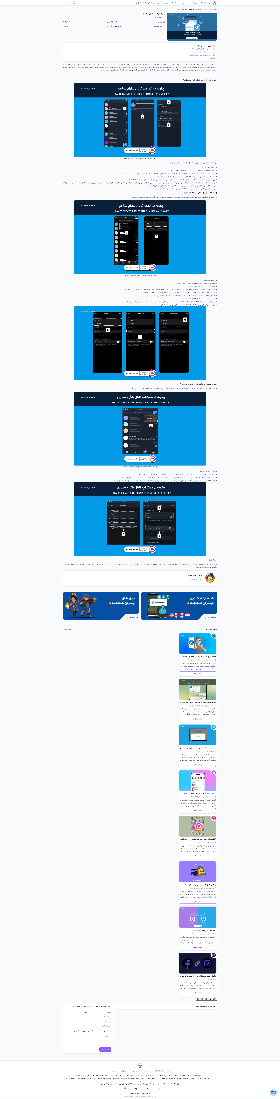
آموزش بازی (135, 1071)
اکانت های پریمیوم (201, 9)
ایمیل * (84, 1012)
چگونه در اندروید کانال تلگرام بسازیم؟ (203, 49)
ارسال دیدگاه (105, 1049)
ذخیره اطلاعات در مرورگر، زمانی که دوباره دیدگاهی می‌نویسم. (87, 1031)
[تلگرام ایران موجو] (136, 1089)
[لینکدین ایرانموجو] (147, 1089)
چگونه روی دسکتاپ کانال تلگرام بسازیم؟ (202, 55)
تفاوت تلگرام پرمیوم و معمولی (204, 930)
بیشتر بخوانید (197, 673)
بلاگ (211, 9)
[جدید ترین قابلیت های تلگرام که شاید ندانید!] (198, 643)
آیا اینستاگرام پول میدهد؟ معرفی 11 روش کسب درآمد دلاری (198, 839)
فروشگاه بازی (159, 1071)
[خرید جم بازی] (101, 606)
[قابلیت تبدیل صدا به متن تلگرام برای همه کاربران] (198, 689)
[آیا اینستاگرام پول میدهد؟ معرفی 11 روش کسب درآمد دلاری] (198, 826)
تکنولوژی (159, 3)
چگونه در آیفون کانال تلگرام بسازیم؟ (203, 52)
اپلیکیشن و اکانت (148, 3)
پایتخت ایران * (106, 1022)
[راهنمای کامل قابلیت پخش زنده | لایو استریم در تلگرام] (198, 871)
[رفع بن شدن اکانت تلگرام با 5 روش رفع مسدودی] (198, 735)
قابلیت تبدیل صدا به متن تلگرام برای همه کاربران (198, 702)
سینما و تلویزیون (185, 3)
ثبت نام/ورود (68, 3)
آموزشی (138, 3)
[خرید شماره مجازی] (179, 606)
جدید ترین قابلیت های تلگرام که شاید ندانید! (199, 656)
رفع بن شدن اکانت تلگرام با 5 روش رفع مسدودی (198, 748)
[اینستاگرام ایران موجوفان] (125, 1089)
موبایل (166, 3)
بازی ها (195, 3)
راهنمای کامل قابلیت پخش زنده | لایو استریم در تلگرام (198, 885)
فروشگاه (147, 1071)
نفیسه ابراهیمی (209, 934)
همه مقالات (67, 629)
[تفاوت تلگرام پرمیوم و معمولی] (198, 917)
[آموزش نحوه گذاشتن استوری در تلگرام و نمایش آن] (198, 780)
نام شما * (108, 1012)
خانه (215, 9)
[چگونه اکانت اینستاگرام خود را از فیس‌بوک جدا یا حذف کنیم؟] (198, 963)
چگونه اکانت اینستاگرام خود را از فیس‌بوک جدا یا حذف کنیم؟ (198, 976)
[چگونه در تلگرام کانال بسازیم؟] (192, 27)
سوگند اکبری (210, 751)
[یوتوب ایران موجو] (158, 1089)
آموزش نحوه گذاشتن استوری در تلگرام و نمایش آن (198, 793)
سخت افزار (174, 3)
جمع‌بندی (212, 58)
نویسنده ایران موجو (195, 575)
